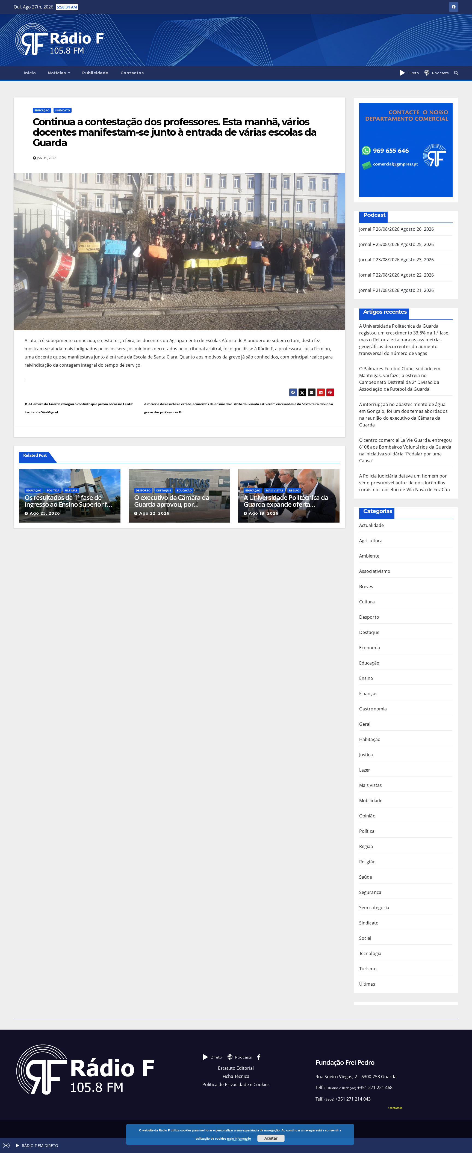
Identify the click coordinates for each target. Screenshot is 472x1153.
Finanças (368, 693)
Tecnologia (370, 953)
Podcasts (440, 73)
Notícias (57, 72)
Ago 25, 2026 (45, 513)
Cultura (367, 602)
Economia (369, 648)
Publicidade (95, 72)
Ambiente (369, 556)
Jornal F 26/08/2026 (379, 229)
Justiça (366, 755)
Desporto (143, 490)
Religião (367, 862)
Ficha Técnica (236, 1076)
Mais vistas (274, 490)
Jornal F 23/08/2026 (379, 260)
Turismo (368, 969)
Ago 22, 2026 (154, 513)
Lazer (364, 770)
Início (30, 72)
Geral (365, 724)
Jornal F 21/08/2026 (379, 290)
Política (53, 490)
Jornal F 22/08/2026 (379, 275)
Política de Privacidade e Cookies (236, 1084)
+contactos (395, 1108)
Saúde (365, 877)
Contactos (132, 72)
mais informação (239, 1138)
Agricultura (371, 541)
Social (365, 938)
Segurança (370, 892)
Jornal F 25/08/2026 (379, 244)
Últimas (71, 490)
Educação (41, 110)
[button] (456, 73)
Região (294, 490)
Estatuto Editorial (236, 1068)
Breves (366, 586)
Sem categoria (374, 908)
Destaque (163, 490)
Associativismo (375, 571)
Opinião (367, 816)
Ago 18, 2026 (264, 513)
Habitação (370, 739)
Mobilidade (371, 801)
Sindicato (62, 110)
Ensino (366, 678)
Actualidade (371, 525)
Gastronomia (373, 709)
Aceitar (271, 1138)
